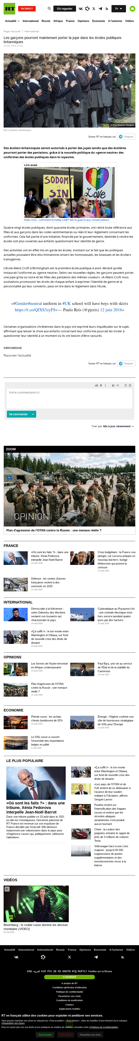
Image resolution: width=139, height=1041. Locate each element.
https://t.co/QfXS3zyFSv (36, 310)
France (70, 20)
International (31, 20)
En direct (27, 8)
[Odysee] (87, 9)
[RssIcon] (107, 9)
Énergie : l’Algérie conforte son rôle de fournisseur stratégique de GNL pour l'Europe (116, 720)
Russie (46, 20)
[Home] (9, 8)
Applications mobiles (69, 1009)
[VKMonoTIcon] (81, 9)
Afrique (58, 20)
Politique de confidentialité (69, 992)
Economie (98, 20)
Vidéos (129, 20)
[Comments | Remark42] (69, 406)
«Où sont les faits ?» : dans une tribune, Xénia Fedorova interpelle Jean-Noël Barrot (49, 556)
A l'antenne (115, 20)
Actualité (10, 20)
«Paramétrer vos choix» (13, 1023)
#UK (66, 303)
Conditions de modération (69, 1000)
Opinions (83, 20)
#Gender (20, 303)
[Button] (132, 9)
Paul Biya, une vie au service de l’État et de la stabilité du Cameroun (115, 667)
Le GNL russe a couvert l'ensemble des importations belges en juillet (47, 740)
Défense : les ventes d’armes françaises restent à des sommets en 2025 (48, 582)
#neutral (35, 303)
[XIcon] (94, 9)
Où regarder (64, 8)
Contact (70, 1004)
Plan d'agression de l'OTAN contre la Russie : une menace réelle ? (49, 687)
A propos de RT (69, 983)
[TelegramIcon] (100, 9)
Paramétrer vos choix (69, 996)
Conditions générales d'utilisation (69, 987)
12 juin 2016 (111, 310)
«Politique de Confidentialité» (103, 1027)
